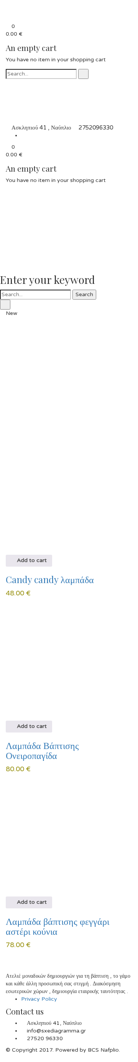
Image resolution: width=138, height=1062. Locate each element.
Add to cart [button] (31, 560)
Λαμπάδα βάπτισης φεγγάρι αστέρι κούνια (57, 926)
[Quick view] (8, 550)
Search (84, 294)
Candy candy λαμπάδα (50, 579)
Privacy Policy (39, 999)
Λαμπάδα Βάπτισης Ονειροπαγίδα (42, 750)
